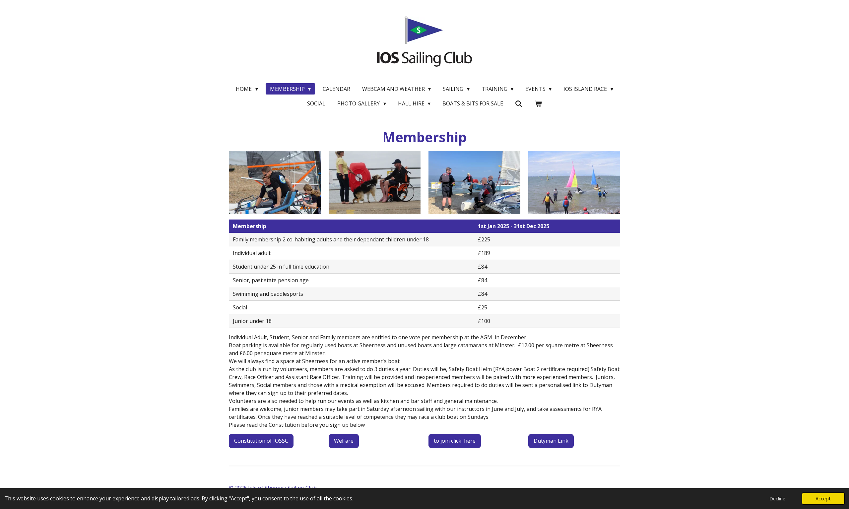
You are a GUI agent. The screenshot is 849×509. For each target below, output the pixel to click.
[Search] (519, 103)
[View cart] (538, 103)
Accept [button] (823, 498)
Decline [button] (777, 498)
